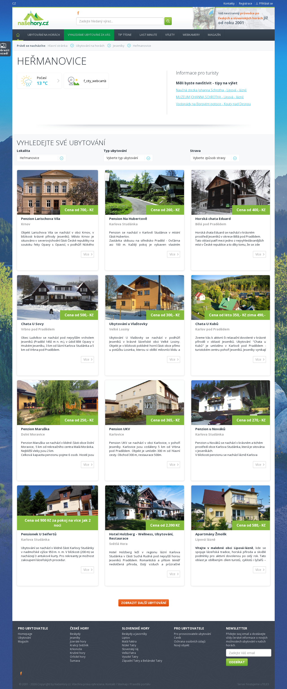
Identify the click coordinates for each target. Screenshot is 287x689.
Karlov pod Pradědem (212, 329)
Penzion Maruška (35, 429)
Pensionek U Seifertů (39, 534)
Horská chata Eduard (213, 218)
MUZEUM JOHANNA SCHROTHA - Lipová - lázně (210, 97)
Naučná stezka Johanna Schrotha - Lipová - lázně (211, 90)
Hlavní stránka (18, 35)
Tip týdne (125, 35)
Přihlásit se (266, 3)
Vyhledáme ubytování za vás (89, 35)
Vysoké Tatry (130, 657)
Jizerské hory (78, 641)
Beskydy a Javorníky (134, 634)
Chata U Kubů (206, 323)
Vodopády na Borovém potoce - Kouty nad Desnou (213, 104)
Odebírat (237, 662)
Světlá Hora (118, 544)
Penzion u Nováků (210, 429)
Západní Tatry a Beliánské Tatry (142, 661)
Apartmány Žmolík (210, 534)
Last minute (148, 35)
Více (86, 254)
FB (79, 13)
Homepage (25, 634)
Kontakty (229, 3)
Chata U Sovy (32, 323)
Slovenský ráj (130, 649)
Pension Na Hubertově (128, 218)
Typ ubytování (115, 151)
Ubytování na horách (44, 35)
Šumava (75, 661)
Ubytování (24, 638)
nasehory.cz (25, 10)
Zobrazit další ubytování (143, 603)
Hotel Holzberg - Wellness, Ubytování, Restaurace (141, 536)
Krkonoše (76, 649)
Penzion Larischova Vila (40, 218)
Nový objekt (181, 645)
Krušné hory (77, 653)
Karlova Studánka (123, 224)
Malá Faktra (129, 641)
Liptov (126, 638)
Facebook (21, 673)
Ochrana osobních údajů (189, 641)
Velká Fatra (129, 653)
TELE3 (265, 684)
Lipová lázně (205, 539)
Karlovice (116, 434)
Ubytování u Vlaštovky (128, 323)
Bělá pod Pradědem (210, 224)
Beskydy (75, 634)
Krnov (25, 224)
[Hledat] (168, 21)
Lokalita (23, 151)
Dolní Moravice (33, 434)
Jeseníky (75, 638)
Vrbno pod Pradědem (38, 329)
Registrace (245, 3)
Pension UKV (119, 429)
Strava (195, 151)
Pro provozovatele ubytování (192, 634)
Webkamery (191, 35)
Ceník (177, 638)
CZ (14, 3)
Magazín (214, 35)
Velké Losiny (119, 329)
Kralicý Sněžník (79, 645)
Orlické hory (77, 657)
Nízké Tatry (129, 645)
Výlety (170, 35)
